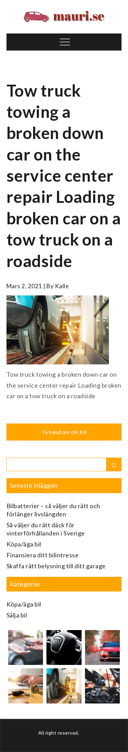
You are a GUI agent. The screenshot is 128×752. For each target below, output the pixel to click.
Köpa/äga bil (23, 544)
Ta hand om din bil (64, 432)
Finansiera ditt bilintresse (42, 555)
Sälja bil (16, 615)
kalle (62, 286)
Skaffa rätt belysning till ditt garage (56, 566)
